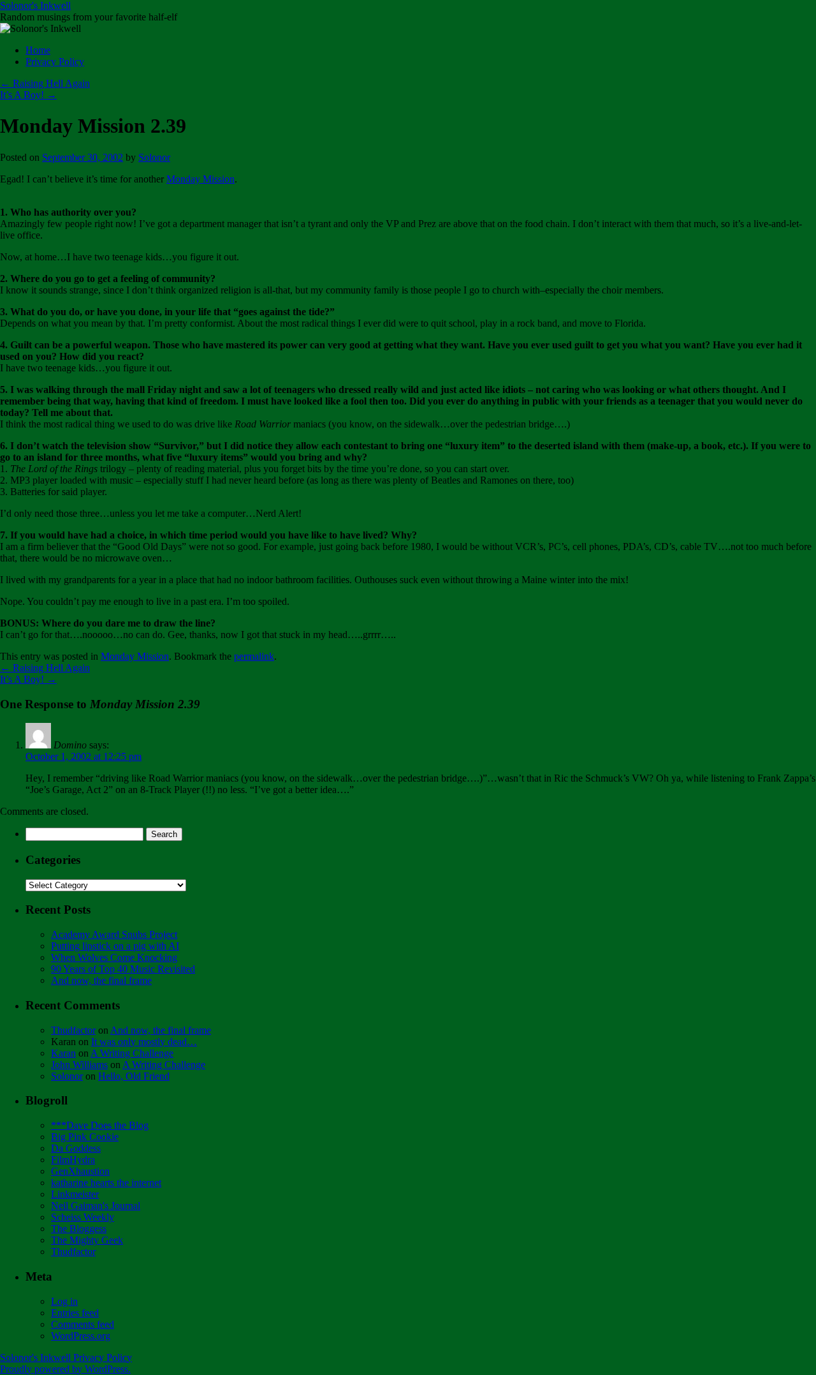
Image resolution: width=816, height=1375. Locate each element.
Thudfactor (73, 1030)
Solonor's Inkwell (35, 5)
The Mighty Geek (87, 1240)
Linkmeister (75, 1194)
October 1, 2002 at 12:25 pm (84, 756)
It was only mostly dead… (144, 1041)
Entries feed (75, 1312)
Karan (63, 1053)
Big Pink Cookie (85, 1136)
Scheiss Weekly (82, 1217)
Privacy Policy (55, 61)
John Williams (79, 1064)
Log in (64, 1301)
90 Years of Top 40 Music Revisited (123, 968)
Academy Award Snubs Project (114, 934)
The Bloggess (78, 1228)
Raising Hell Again (45, 83)
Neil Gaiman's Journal (95, 1205)
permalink (254, 656)
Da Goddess (76, 1148)
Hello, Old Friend (134, 1076)
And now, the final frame (101, 980)
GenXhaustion (80, 1171)
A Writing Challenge (132, 1053)
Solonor (154, 157)
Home (38, 50)
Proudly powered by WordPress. (65, 1369)
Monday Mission (200, 179)
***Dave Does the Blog (100, 1125)
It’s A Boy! (28, 94)
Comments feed (82, 1324)
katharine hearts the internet (106, 1182)
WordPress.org (80, 1335)
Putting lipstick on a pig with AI (115, 945)
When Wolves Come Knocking (114, 957)
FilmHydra (73, 1159)
